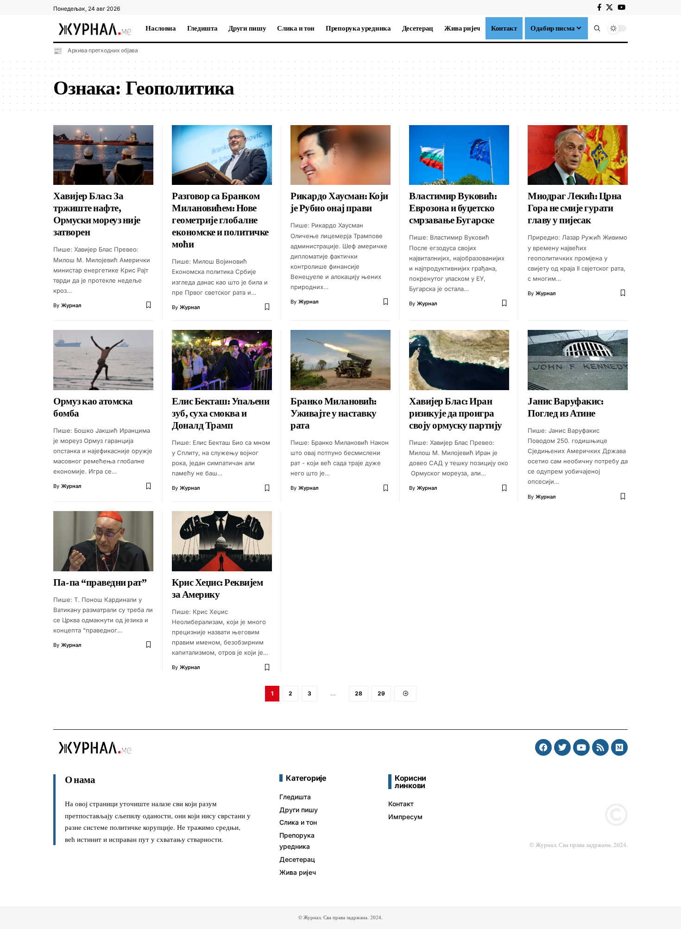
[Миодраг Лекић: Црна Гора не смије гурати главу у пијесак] (578, 155)
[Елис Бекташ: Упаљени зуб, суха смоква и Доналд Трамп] (222, 360)
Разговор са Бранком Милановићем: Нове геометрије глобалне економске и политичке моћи (220, 220)
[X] (609, 7)
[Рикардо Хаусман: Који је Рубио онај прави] (340, 155)
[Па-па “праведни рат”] (103, 541)
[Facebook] (599, 7)
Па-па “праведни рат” (99, 582)
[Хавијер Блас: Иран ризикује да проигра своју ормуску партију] (459, 360)
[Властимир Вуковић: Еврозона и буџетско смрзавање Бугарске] (459, 155)
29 (381, 693)
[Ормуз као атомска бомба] (103, 360)
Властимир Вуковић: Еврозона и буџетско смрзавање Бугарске (453, 208)
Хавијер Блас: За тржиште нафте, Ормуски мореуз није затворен (96, 214)
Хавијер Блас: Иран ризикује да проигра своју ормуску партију (455, 413)
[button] (597, 28)
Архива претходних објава (103, 50)
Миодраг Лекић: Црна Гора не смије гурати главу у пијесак (575, 208)
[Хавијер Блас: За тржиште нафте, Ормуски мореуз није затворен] (103, 155)
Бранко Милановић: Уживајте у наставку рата (333, 413)
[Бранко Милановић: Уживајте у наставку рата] (340, 360)
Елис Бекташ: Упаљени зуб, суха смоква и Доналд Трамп (220, 413)
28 (358, 693)
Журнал (71, 305)
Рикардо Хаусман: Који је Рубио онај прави (339, 202)
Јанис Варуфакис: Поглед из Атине (565, 407)
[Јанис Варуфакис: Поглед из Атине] (578, 360)
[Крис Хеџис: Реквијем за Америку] (222, 541)
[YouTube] (621, 7)
